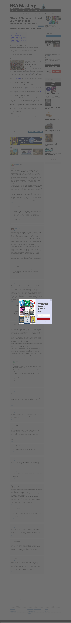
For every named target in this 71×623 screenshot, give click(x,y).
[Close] (51, 300)
